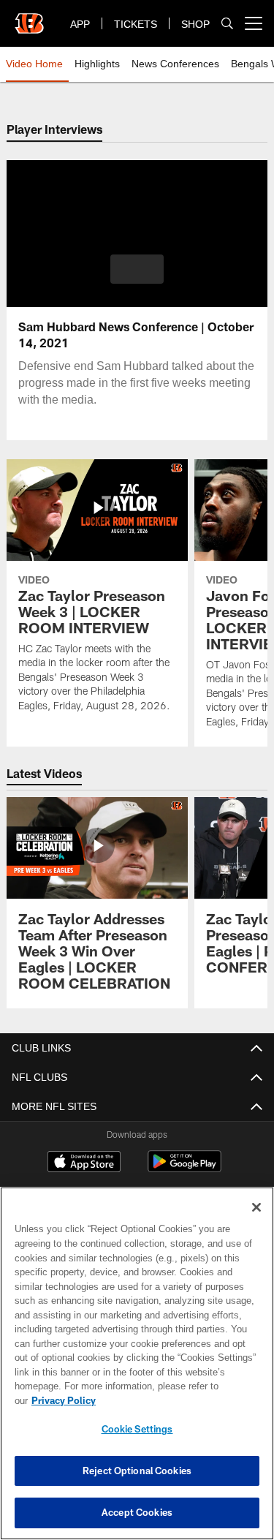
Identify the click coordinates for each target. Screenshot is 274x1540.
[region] (137, 1370)
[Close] (256, 1222)
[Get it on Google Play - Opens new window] (184, 1169)
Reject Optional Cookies (137, 1470)
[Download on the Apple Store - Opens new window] (84, 1163)
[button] (137, 269)
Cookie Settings (137, 1429)
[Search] (227, 24)
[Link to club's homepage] (29, 17)
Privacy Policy (176, 1400)
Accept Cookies (137, 1512)
